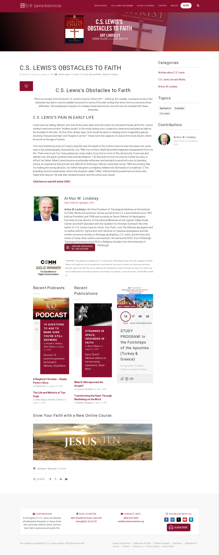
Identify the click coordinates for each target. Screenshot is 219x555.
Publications (190, 543)
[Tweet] (55, 479)
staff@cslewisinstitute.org (131, 521)
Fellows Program (162, 543)
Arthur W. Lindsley (110, 74)
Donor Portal (168, 546)
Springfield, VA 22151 (86, 521)
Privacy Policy (152, 546)
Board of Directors (121, 543)
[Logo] (41, 5)
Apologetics (42, 468)
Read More (60, 365)
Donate (126, 546)
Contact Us (137, 546)
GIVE (186, 5)
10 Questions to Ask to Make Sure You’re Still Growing (54, 332)
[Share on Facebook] (50, 479)
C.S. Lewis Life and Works (90, 74)
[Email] (66, 479)
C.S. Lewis (61, 468)
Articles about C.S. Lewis (68, 74)
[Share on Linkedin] (61, 479)
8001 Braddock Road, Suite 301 (86, 518)
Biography (52, 468)
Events (116, 546)
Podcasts (177, 543)
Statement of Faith (142, 543)
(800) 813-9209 (131, 518)
